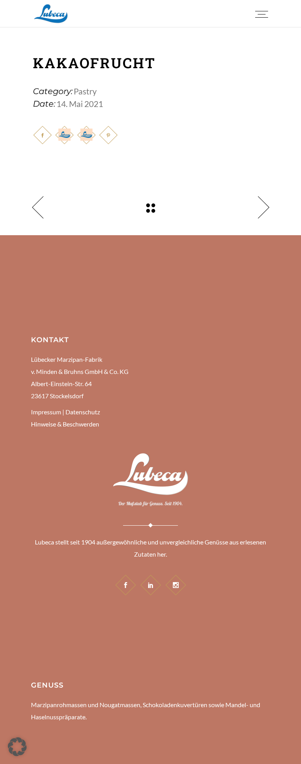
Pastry (85, 91)
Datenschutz (82, 412)
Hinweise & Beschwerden (65, 424)
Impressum (46, 412)
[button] (17, 747)
